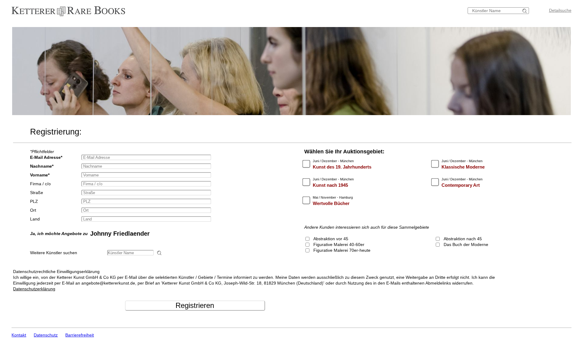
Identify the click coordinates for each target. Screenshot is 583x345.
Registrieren (195, 305)
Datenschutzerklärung (34, 288)
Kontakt (19, 335)
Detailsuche (560, 10)
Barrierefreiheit (79, 335)
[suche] (525, 11)
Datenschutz (46, 335)
